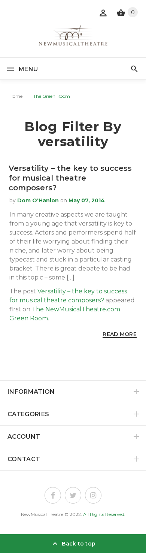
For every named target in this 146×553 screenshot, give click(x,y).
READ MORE (120, 334)
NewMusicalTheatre (42, 514)
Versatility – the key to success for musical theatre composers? (70, 178)
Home (15, 96)
